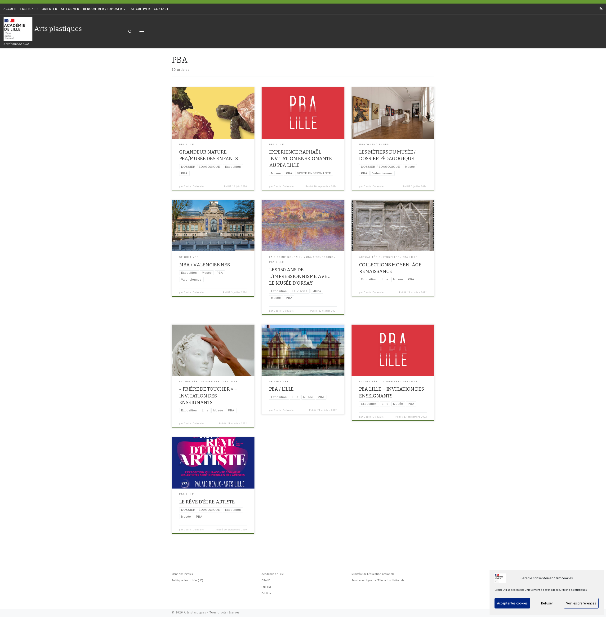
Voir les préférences (581, 603)
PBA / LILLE (281, 389)
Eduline (266, 593)
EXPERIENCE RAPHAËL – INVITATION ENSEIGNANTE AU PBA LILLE (300, 158)
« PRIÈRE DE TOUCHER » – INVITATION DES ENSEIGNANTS (208, 395)
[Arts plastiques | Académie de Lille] (18, 28)
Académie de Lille (273, 574)
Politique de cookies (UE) (187, 580)
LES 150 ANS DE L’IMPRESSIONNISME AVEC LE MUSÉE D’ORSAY (299, 276)
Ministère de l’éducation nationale (373, 574)
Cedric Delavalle (194, 186)
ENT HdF (267, 587)
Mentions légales (182, 574)
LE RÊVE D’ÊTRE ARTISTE (207, 502)
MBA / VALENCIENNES (204, 265)
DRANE (266, 580)
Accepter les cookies (512, 603)
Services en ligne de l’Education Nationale (378, 580)
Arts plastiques (195, 612)
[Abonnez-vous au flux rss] (601, 9)
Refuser (547, 603)
